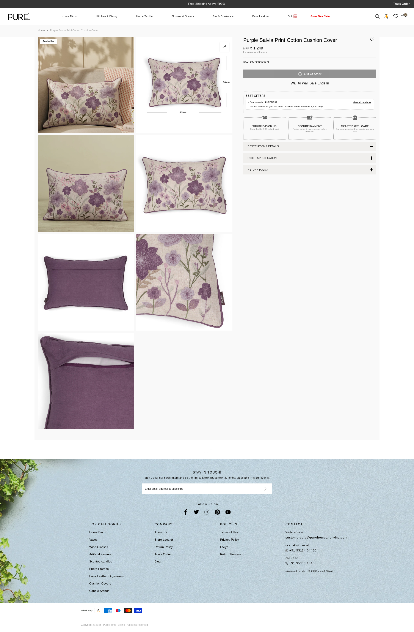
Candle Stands (99, 590)
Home (41, 30)
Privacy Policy (229, 539)
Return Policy (164, 547)
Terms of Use (229, 532)
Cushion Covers (100, 583)
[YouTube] (228, 512)
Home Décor (70, 16)
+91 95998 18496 (302, 563)
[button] (372, 41)
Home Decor (98, 532)
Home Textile (144, 16)
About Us (161, 532)
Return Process (230, 554)
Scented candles (100, 561)
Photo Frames (99, 568)
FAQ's (224, 547)
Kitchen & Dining (107, 16)
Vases (93, 539)
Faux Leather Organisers (106, 576)
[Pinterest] (217, 512)
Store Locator (164, 539)
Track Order (401, 3)
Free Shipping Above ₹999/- (207, 3)
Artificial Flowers (100, 554)
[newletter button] (260, 488)
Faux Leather (260, 16)
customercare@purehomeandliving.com (316, 537)
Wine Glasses (98, 547)
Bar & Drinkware (223, 16)
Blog (158, 561)
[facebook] (185, 512)
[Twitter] (196, 512)
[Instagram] (207, 512)
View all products (362, 102)
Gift (290, 16)
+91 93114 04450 (302, 550)
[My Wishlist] (395, 16)
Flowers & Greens (182, 16)
